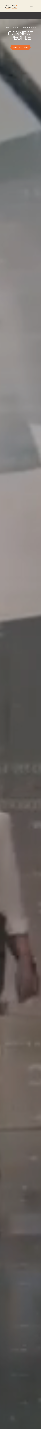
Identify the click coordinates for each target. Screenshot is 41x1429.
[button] (31, 6)
